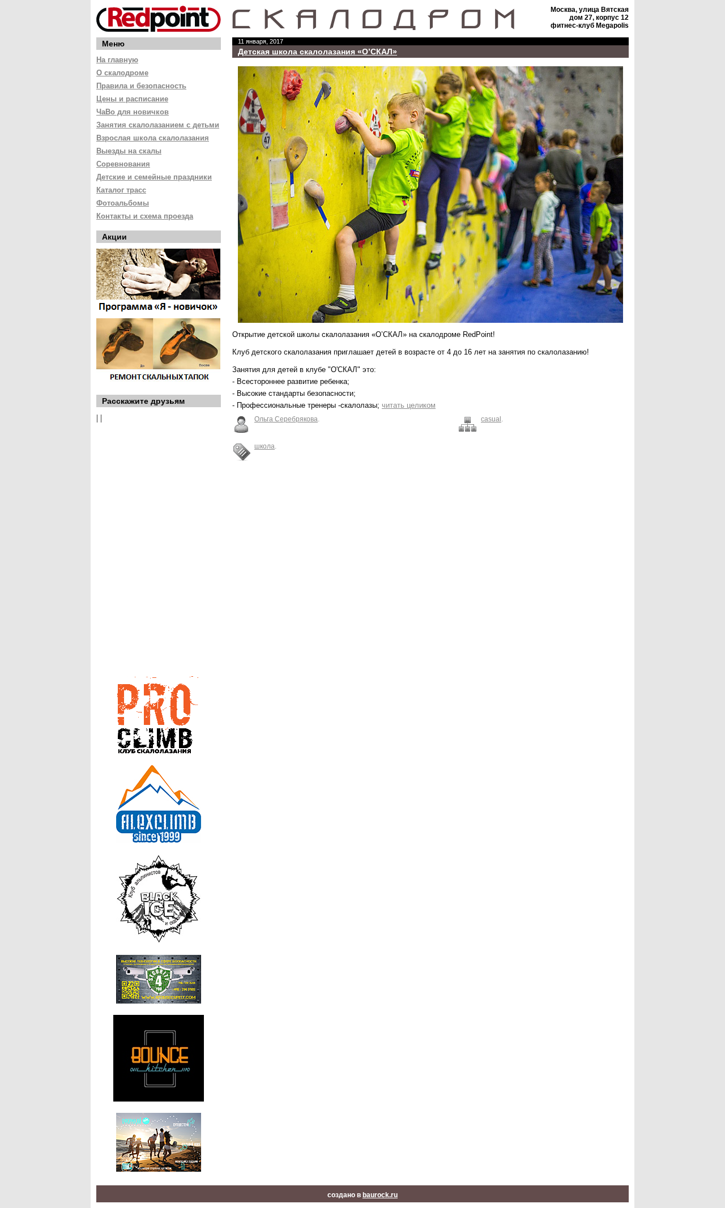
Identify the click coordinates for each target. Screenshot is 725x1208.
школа (264, 446)
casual (491, 419)
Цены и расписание (132, 99)
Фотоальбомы (122, 203)
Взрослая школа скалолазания (152, 138)
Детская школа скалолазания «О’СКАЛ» (317, 51)
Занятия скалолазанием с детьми (157, 125)
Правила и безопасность (141, 86)
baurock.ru (380, 1195)
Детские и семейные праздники (154, 177)
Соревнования (123, 164)
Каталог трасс (121, 190)
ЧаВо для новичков (132, 112)
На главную (117, 60)
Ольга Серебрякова (286, 419)
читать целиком (409, 405)
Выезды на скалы (128, 151)
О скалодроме (122, 73)
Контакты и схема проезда (144, 216)
